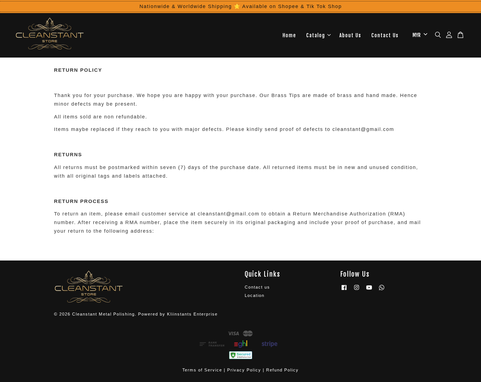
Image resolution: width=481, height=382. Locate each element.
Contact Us (385, 35)
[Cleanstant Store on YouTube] (369, 289)
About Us (350, 35)
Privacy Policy (244, 370)
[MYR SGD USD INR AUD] (419, 35)
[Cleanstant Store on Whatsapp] (382, 289)
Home (289, 35)
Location (254, 295)
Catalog (315, 35)
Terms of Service (202, 370)
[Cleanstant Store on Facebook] (344, 289)
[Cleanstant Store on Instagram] (356, 289)
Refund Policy (282, 370)
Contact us (257, 287)
